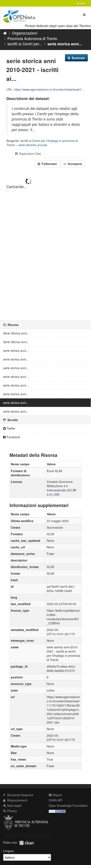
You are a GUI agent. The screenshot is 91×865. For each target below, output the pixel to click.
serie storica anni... (64, 44)
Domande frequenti (19, 795)
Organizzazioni (24, 33)
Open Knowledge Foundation (68, 805)
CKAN (26, 843)
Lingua (8, 851)
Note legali (13, 805)
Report (57, 795)
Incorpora (74, 164)
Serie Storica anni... (16, 333)
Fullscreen (49, 164)
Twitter (10, 428)
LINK (56, 494)
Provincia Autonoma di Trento (32, 38)
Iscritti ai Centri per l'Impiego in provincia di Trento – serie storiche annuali (42, 143)
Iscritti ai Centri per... (24, 43)
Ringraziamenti (16, 800)
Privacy (11, 811)
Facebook (13, 437)
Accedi (81, 3)
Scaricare (78, 58)
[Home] (5, 33)
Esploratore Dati (29, 153)
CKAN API (55, 800)
